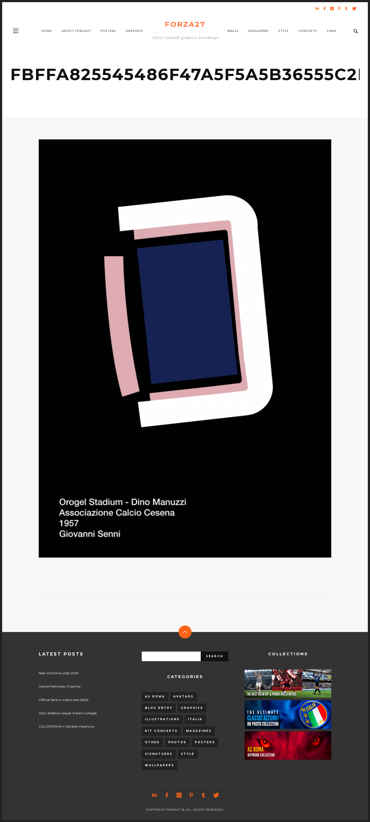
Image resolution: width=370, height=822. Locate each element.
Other (152, 742)
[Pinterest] (339, 8)
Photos (177, 742)
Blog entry (159, 708)
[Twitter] (353, 8)
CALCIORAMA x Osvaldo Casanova (66, 726)
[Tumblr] (346, 8)
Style (187, 754)
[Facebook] (324, 8)
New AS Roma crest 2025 (58, 673)
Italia (195, 719)
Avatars (183, 696)
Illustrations (162, 719)
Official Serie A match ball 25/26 (63, 700)
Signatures (159, 754)
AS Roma (155, 696)
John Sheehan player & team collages (68, 713)
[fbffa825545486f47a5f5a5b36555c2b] (176, 348)
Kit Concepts (161, 731)
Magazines (199, 731)
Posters (205, 742)
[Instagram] (332, 8)
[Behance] (317, 8)
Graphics (192, 708)
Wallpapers (159, 765)
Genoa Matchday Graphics (59, 686)
